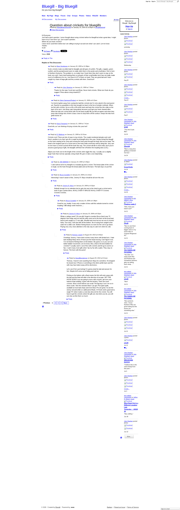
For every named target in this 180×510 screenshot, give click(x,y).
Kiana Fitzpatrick (62, 124)
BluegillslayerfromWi (64, 27)
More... (129, 436)
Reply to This (47, 58)
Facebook (56, 51)
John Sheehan (67, 87)
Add (117, 20)
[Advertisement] (126, 471)
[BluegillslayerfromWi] (45, 29)
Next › (66, 303)
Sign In (153, 1)
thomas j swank (77, 235)
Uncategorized (100, 27)
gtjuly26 (127, 146)
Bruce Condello (65, 175)
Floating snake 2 (130, 204)
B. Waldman (61, 134)
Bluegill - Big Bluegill (59, 6)
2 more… (127, 98)
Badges (109, 507)
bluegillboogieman (81, 258)
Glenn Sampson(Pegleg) (68, 100)
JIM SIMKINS (64, 162)
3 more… (127, 389)
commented (127, 121)
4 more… (127, 190)
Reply (51, 82)
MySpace (47, 51)
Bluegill (57, 507)
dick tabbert (127, 271)
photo (132, 123)
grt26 (126, 127)
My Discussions (60, 19)
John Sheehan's (130, 122)
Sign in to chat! (165, 508)
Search (178, 1)
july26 (126, 223)
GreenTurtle (128, 167)
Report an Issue (119, 507)
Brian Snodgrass (62, 66)
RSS (43, 307)
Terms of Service (133, 507)
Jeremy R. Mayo (68, 185)
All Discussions (47, 19)
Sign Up (148, 1)
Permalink (49, 66)
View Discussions (58, 30)
